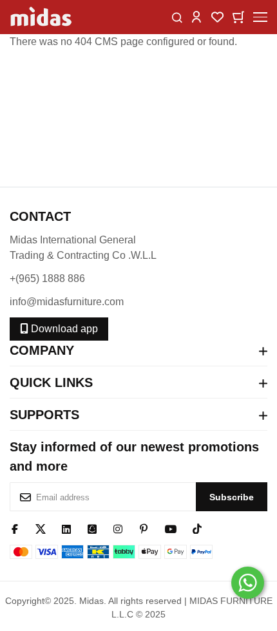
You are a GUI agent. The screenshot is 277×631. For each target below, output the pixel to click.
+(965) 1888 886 (47, 278)
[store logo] (42, 17)
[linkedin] (66, 528)
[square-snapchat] (92, 528)
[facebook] (15, 528)
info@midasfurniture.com (67, 301)
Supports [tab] (44, 415)
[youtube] (170, 528)
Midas (91, 601)
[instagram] (118, 528)
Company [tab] (42, 350)
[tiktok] (197, 528)
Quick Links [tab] (51, 382)
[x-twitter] (40, 528)
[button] (196, 16)
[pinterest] (143, 528)
